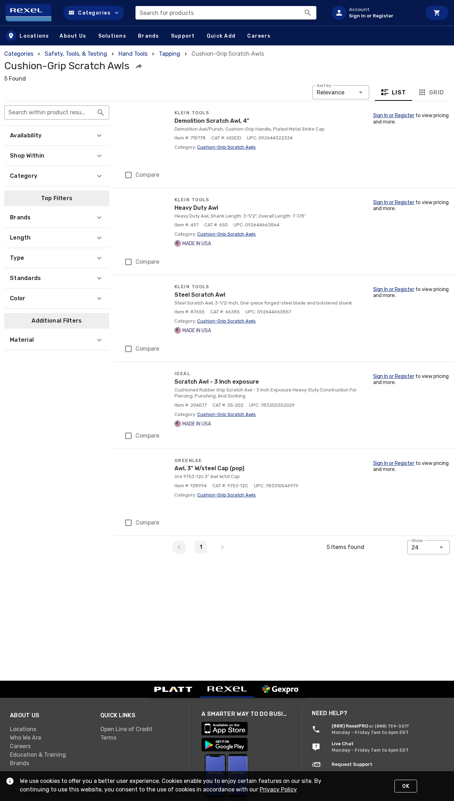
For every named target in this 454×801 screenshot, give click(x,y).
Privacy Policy (278, 789)
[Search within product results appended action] (100, 112)
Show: (417, 540)
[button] (93, 13)
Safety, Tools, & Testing (76, 53)
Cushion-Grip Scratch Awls (226, 147)
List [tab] (399, 92)
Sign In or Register (393, 116)
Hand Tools (133, 53)
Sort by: (324, 85)
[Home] (32, 12)
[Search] (308, 13)
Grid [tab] (436, 92)
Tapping (169, 53)
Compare (147, 174)
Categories (18, 53)
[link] (49, 729)
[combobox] (225, 13)
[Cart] (437, 13)
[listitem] (374, 13)
